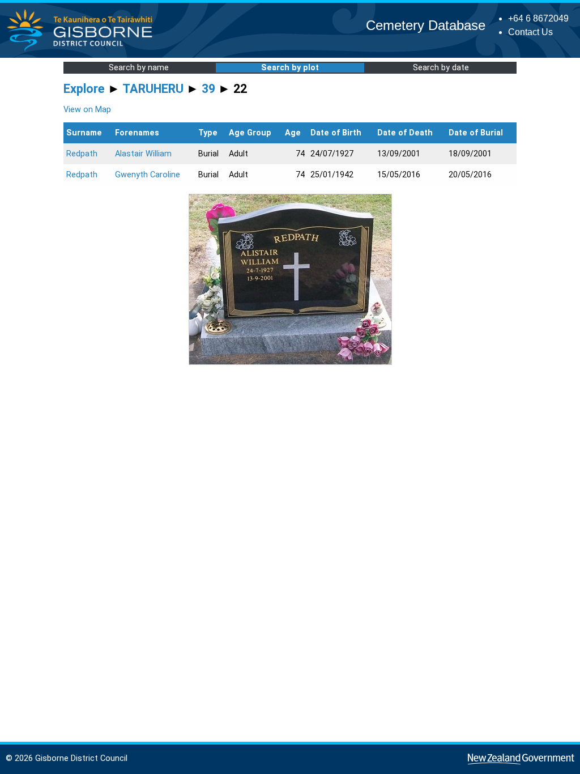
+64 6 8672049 (538, 18)
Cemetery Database (425, 25)
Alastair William (143, 154)
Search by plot (290, 68)
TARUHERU (153, 89)
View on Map (87, 109)
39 (208, 89)
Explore (84, 89)
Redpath (81, 154)
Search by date (441, 68)
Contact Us (530, 32)
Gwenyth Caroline (147, 175)
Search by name (139, 68)
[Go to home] (83, 51)
